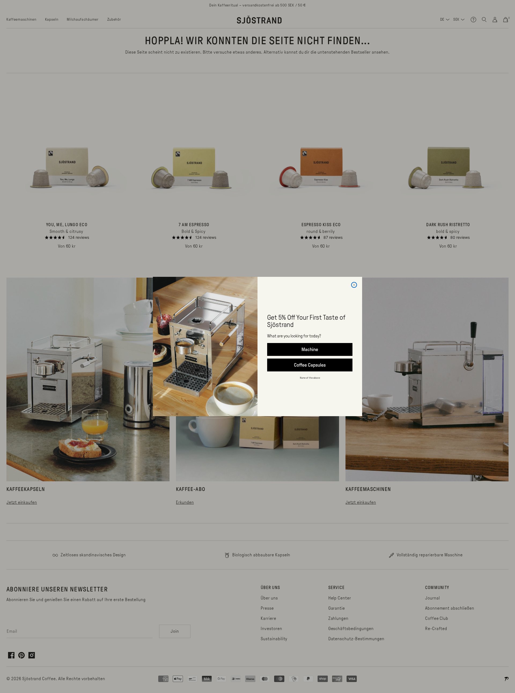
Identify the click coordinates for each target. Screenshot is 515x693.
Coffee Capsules (310, 365)
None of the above (310, 377)
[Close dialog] (354, 285)
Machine (309, 349)
